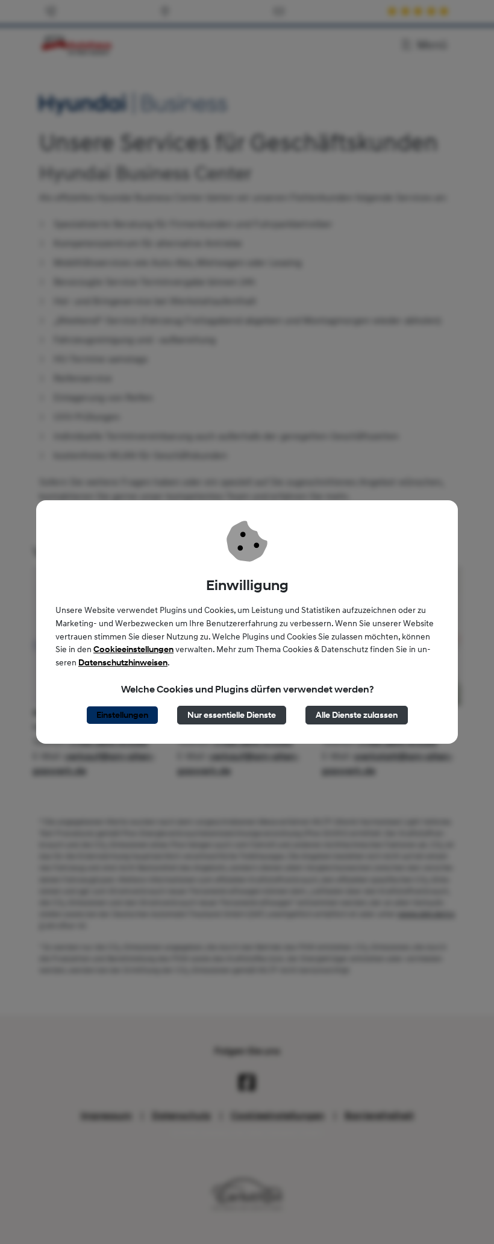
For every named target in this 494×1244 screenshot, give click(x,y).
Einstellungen (122, 715)
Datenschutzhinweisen (122, 663)
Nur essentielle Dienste (231, 715)
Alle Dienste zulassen (357, 715)
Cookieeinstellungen (133, 649)
